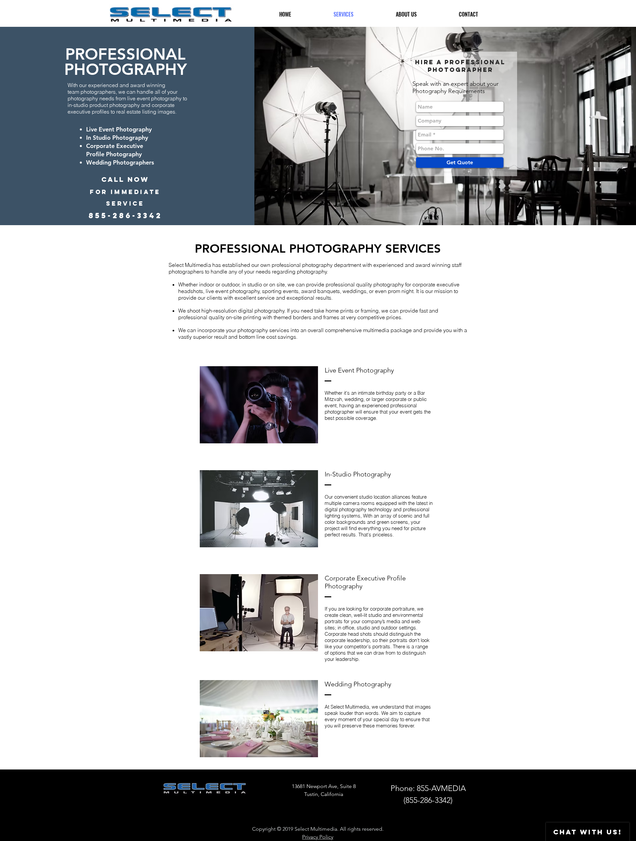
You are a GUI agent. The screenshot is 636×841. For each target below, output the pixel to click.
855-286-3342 (427, 800)
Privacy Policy (317, 837)
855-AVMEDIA (441, 788)
